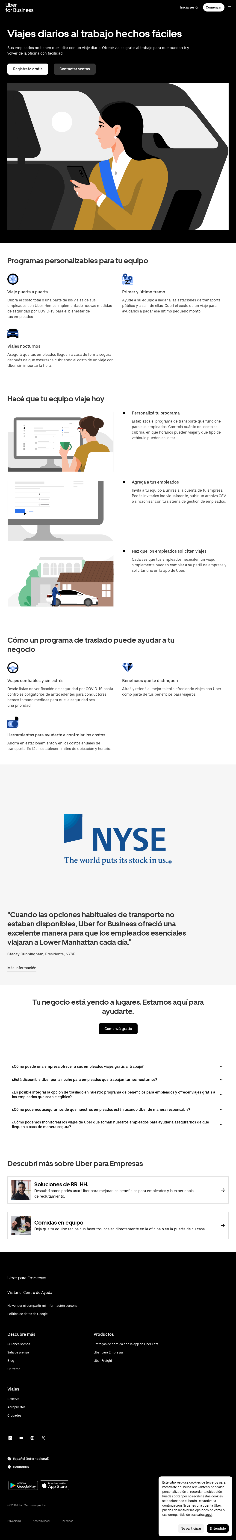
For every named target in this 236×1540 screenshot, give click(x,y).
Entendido (218, 1528)
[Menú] (229, 7)
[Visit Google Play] (23, 1486)
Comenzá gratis (118, 1029)
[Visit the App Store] (54, 1485)
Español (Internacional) (31, 1459)
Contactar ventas (74, 69)
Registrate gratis (27, 69)
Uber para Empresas (26, 1277)
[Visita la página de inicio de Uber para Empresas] (19, 7)
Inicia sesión (189, 7)
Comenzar (214, 7)
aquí (208, 1515)
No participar (191, 1528)
